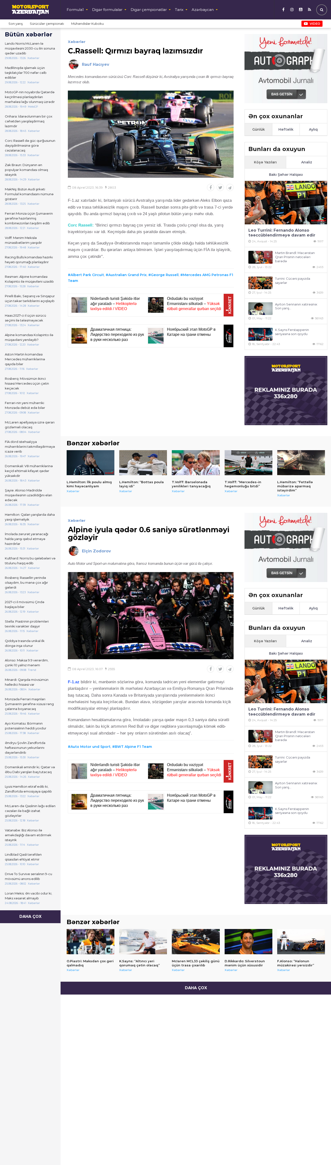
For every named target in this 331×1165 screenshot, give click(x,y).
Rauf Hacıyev (95, 64)
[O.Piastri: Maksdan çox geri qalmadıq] (90, 941)
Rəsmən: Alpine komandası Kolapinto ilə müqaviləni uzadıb (29, 279)
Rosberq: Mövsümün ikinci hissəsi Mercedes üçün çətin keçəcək (27, 383)
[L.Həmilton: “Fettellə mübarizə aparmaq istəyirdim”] (301, 462)
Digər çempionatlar (149, 9)
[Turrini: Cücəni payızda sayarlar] (260, 283)
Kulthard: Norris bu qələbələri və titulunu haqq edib (30, 560)
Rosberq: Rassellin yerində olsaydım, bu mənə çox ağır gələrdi (26, 582)
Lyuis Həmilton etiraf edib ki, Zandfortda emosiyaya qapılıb (28, 789)
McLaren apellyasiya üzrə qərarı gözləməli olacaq (30, 424)
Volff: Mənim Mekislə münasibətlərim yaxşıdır (23, 240)
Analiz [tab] (306, 162)
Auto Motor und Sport (90, 746)
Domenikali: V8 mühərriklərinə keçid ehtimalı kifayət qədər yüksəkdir (29, 471)
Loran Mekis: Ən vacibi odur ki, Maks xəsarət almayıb (28, 895)
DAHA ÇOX (30, 916)
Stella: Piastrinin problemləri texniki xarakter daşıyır (27, 623)
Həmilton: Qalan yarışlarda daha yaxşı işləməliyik (30, 517)
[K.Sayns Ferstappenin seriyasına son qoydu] (260, 334)
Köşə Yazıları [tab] (265, 162)
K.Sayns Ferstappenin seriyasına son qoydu (292, 332)
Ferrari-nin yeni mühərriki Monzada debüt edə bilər (25, 405)
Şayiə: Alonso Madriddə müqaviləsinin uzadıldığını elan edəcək (28, 495)
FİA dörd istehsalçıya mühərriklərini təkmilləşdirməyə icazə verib (30, 446)
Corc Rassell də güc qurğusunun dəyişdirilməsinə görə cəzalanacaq (30, 145)
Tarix (179, 9)
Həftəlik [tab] (285, 129)
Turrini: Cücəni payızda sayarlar (292, 281)
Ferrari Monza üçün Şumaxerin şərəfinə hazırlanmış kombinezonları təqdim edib (29, 218)
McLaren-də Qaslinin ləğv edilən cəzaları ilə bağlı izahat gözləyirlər (30, 811)
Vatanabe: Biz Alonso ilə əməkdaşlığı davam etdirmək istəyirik (28, 835)
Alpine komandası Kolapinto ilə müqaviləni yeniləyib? (29, 337)
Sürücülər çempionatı (47, 23)
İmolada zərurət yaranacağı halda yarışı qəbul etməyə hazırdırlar (26, 539)
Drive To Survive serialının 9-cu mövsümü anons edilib (28, 876)
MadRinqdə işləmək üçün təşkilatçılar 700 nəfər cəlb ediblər (26, 72)
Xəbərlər (77, 41)
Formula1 (75, 9)
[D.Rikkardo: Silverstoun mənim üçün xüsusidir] (248, 941)
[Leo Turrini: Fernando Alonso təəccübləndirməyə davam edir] (286, 202)
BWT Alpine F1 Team (133, 746)
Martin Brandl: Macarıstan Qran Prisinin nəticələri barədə (295, 257)
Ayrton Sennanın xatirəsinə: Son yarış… (296, 306)
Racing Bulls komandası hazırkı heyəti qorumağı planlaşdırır (29, 259)
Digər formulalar (107, 9)
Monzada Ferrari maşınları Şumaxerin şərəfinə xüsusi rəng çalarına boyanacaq (29, 704)
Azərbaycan (203, 9)
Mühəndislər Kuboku (87, 23)
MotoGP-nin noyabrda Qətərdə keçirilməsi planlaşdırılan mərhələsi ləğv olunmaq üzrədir (30, 97)
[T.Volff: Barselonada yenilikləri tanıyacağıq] (196, 462)
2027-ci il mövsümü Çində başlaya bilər (24, 604)
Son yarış (15, 23)
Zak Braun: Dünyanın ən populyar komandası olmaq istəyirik (26, 170)
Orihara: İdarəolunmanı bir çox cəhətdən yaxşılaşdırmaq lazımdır (28, 121)
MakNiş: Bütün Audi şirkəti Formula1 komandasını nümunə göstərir (29, 194)
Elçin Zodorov (96, 551)
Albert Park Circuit (87, 275)
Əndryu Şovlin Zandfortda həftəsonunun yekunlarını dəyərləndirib (25, 747)
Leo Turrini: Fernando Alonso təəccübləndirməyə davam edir (281, 233)
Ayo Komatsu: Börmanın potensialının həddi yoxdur (25, 725)
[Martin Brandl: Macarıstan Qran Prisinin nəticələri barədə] (260, 257)
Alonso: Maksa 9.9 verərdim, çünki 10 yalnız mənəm (26, 662)
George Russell (165, 275)
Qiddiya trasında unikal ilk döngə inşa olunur (25, 643)
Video (315, 23)
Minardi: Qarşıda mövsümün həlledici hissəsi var (26, 682)
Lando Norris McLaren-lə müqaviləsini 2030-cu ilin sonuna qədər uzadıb (30, 48)
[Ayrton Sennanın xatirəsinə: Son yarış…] (260, 308)
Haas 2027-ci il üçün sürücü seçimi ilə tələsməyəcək (25, 317)
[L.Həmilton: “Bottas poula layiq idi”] (143, 462)
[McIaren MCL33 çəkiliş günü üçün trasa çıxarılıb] (196, 941)
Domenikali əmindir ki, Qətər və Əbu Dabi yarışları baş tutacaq (30, 769)
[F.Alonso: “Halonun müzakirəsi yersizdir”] (301, 941)
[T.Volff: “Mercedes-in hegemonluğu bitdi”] (248, 462)
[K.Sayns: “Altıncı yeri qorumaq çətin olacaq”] (143, 941)
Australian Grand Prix (127, 275)
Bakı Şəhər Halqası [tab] (286, 174)
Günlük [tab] (258, 129)
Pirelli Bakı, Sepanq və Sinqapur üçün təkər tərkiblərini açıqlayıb (30, 298)
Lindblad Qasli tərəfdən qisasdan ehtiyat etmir (23, 857)
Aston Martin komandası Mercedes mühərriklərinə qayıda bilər (25, 359)
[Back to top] (317, 1151)
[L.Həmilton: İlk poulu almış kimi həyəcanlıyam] (90, 462)
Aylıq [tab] (313, 129)
